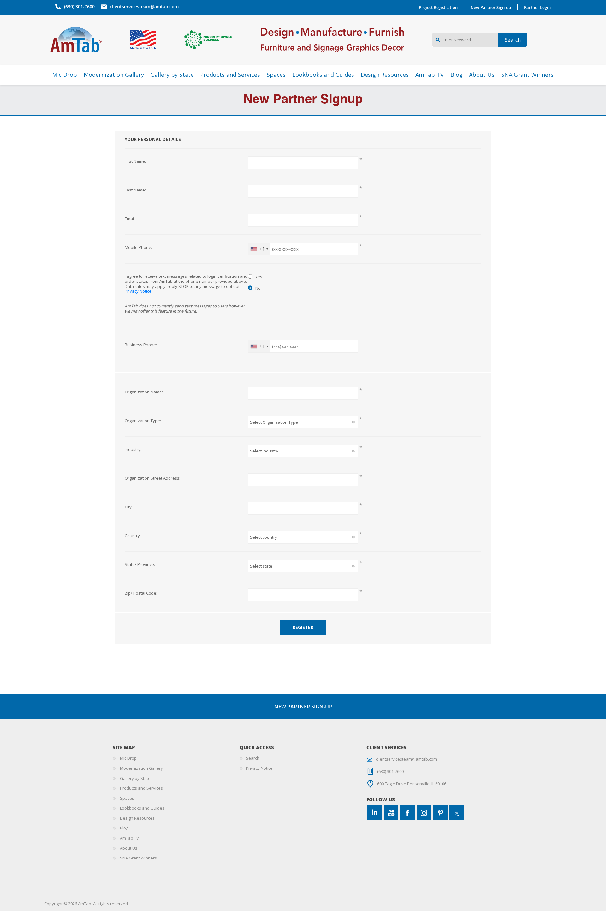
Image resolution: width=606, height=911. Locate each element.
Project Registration (438, 7)
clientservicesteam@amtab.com (144, 6)
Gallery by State (135, 778)
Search (252, 758)
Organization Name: (144, 392)
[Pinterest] (440, 812)
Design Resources (137, 818)
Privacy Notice (138, 291)
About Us (128, 848)
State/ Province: (140, 564)
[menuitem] (176, 758)
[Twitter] (456, 812)
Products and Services (141, 788)
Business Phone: (141, 345)
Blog (124, 828)
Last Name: (135, 190)
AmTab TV (129, 838)
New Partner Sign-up (491, 7)
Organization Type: (143, 420)
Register (303, 627)
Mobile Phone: (138, 247)
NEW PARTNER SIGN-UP (303, 706)
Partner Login (537, 7)
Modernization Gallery (141, 768)
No (258, 288)
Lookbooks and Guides (142, 808)
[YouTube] (391, 812)
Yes (258, 277)
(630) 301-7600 (79, 6)
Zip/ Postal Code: (141, 593)
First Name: (135, 161)
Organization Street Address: (152, 478)
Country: (133, 535)
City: (129, 507)
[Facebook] (407, 812)
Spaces (127, 798)
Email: (130, 219)
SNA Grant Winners (138, 858)
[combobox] (259, 249)
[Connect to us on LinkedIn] (374, 812)
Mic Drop (128, 758)
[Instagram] (424, 812)
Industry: (133, 449)
